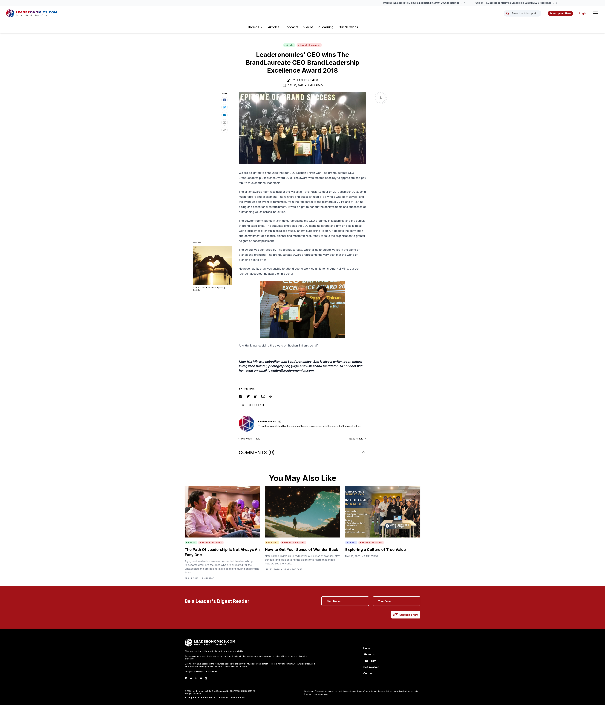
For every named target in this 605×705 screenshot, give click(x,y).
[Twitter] (191, 678)
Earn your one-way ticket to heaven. (201, 671)
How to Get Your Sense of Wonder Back (301, 549)
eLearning (326, 27)
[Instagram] (206, 678)
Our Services (348, 27)
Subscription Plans (560, 13)
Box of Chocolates (310, 45)
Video (352, 542)
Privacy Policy (192, 697)
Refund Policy (208, 697)
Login (582, 13)
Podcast (272, 542)
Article (289, 45)
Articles (273, 27)
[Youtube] (201, 678)
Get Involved (371, 667)
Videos (308, 27)
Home (367, 648)
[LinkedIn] (196, 678)
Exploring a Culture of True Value (375, 549)
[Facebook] (186, 678)
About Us (369, 654)
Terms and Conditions (228, 697)
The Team (369, 660)
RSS (243, 697)
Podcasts (291, 27)
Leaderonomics (307, 80)
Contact (368, 673)
